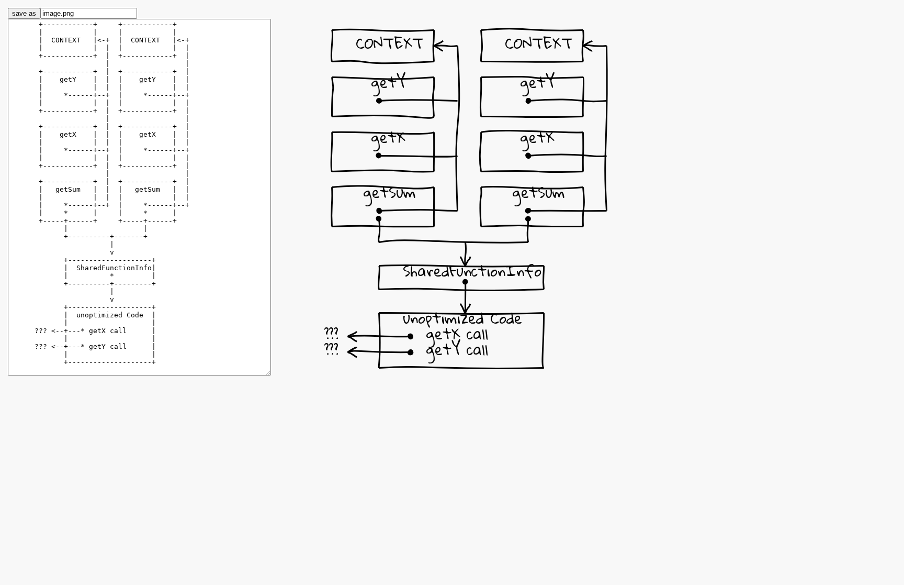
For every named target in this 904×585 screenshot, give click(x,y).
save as (24, 13)
